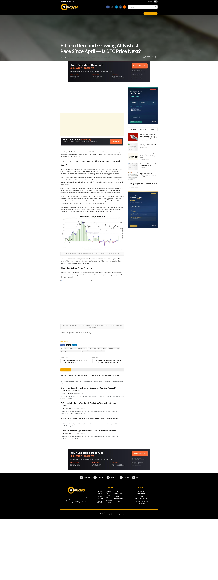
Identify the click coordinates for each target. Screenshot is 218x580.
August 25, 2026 (79, 393)
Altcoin (100, 491)
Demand (110, 348)
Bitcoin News (78, 348)
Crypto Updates (91, 57)
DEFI (101, 13)
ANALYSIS (140, 13)
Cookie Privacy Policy (141, 498)
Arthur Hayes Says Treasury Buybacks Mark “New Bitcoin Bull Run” (89, 418)
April (66, 348)
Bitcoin (71, 348)
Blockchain (100, 498)
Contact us (141, 503)
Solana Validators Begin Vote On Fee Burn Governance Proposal (88, 430)
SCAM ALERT (131, 13)
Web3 (118, 501)
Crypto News (92, 348)
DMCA (141, 496)
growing (63, 351)
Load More (92, 444)
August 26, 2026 (79, 378)
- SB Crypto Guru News (113, 513)
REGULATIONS (122, 13)
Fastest (117, 348)
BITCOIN (68, 13)
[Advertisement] (92, 99)
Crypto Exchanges (100, 502)
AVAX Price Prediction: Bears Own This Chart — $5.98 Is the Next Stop (148, 146)
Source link (64, 341)
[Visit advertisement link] (109, 73)
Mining (109, 503)
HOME (62, 13)
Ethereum (109, 498)
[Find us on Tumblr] (120, 7)
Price (88, 351)
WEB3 (105, 13)
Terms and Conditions (141, 501)
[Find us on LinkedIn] (116, 7)
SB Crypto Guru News (67, 57)
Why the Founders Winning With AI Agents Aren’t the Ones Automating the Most (148, 136)
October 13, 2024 (80, 57)
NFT (96, 13)
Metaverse (109, 500)
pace (83, 351)
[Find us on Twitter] (112, 7)
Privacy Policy (141, 493)
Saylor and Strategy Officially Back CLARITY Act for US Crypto (148, 175)
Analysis (100, 493)
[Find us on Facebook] (108, 7)
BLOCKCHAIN (89, 13)
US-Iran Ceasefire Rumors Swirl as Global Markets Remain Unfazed (89, 375)
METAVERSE (112, 13)
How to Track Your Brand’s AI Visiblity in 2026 (148, 164)
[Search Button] (156, 7)
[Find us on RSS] (124, 7)
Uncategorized (118, 498)
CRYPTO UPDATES (78, 13)
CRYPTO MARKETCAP (150, 13)
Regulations (118, 493)
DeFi (109, 495)
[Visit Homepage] (69, 7)
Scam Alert (118, 496)
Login (150, 1)
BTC (85, 348)
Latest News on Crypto (74, 351)
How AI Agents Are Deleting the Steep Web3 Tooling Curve (148, 155)
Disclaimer (141, 491)
